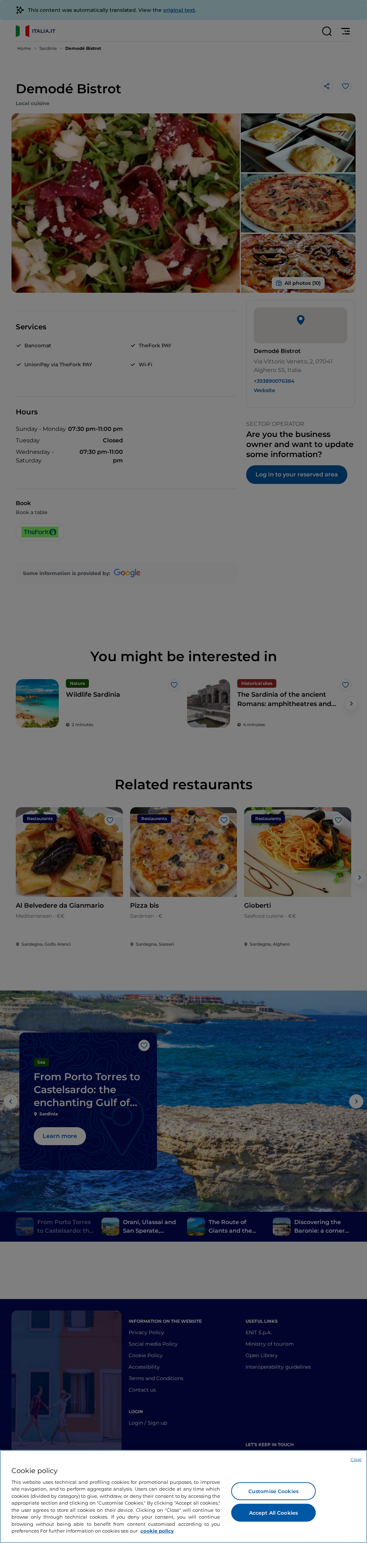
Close (356, 1459)
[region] (183, 1496)
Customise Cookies (273, 1491)
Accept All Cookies (273, 1512)
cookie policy (157, 1531)
